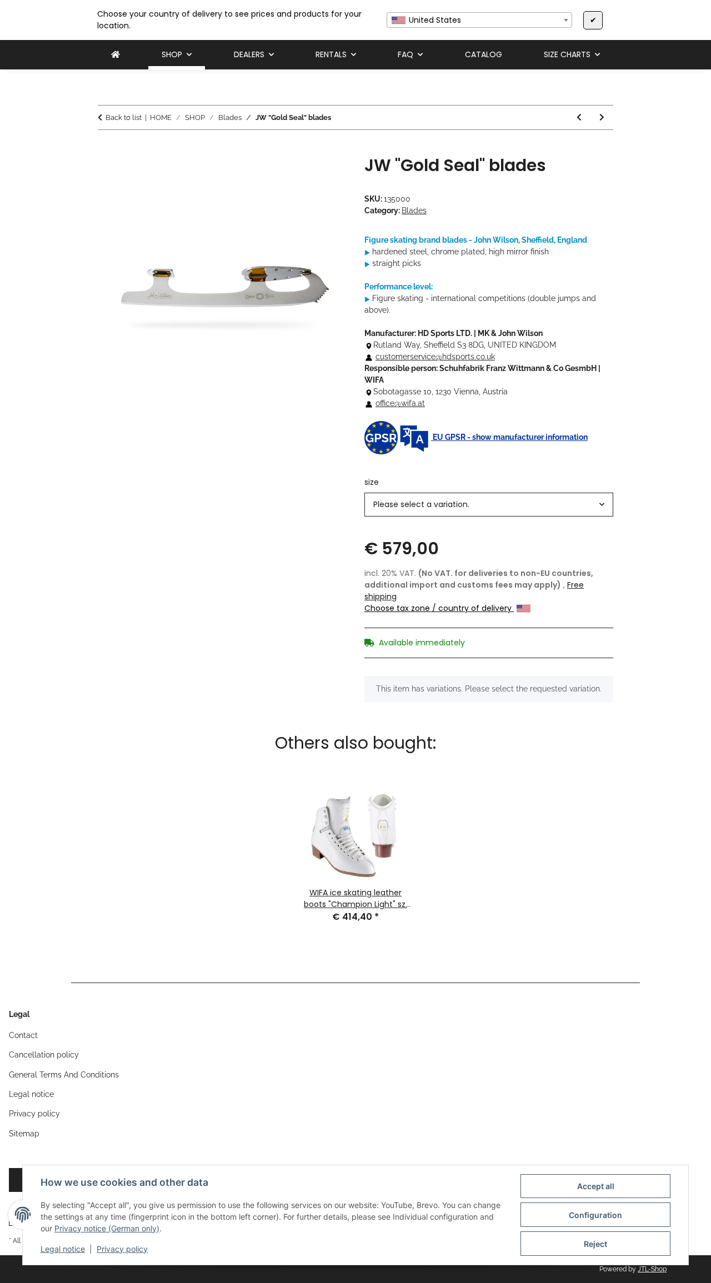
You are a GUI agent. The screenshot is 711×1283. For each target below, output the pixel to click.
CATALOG (483, 54)
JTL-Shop (652, 1269)
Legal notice (63, 1249)
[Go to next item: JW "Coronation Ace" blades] (601, 117)
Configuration (595, 1215)
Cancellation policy (44, 1054)
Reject (595, 1244)
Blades (414, 210)
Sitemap (24, 1133)
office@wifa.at (400, 403)
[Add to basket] (107, 149)
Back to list (124, 117)
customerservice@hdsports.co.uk (435, 356)
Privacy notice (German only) (106, 1228)
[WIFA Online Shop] (115, 54)
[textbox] (479, 20)
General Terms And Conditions (64, 1074)
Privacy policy (122, 1249)
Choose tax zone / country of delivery (439, 608)
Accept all (595, 1186)
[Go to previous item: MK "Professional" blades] (579, 117)
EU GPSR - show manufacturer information (509, 437)
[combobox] (479, 20)
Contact (23, 1035)
